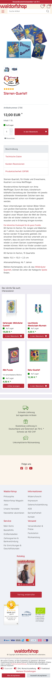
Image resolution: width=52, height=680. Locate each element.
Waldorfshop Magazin (13, 500)
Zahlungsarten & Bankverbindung (11, 540)
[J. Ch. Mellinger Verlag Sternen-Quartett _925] (7, 70)
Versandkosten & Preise (35, 527)
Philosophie (9, 496)
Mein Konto (9, 526)
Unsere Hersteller (11, 508)
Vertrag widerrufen (26, 594)
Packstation (33, 533)
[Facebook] (21, 468)
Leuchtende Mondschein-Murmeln (37, 324)
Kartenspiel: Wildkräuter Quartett (13, 324)
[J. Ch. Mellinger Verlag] (12, 80)
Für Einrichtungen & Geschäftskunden (12, 547)
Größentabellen (11, 534)
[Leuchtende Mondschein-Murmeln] (38, 308)
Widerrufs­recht (34, 496)
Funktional (45, 668)
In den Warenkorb (31, 132)
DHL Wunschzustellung (27, 668)
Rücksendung (34, 537)
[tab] (26, 149)
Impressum (33, 500)
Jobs (6, 504)
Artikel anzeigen (13, 386)
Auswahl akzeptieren (38, 675)
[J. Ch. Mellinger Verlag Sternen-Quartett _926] (14, 70)
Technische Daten (13, 156)
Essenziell (8, 668)
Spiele (44, 270)
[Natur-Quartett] (38, 355)
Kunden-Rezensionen (14, 164)
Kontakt (31, 517)
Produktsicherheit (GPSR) (17, 171)
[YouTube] (31, 468)
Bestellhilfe (9, 530)
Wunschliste (10, 138)
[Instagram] (26, 468)
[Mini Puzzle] (13, 355)
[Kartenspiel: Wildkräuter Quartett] (13, 308)
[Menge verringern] (11, 133)
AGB (30, 508)
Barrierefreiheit (34, 513)
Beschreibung (11, 149)
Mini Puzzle (8, 370)
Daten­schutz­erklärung (38, 504)
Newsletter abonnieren (14, 513)
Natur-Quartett (34, 370)
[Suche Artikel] (47, 11)
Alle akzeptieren (13, 675)
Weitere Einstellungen (26, 671)
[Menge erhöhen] (11, 130)
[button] (3, 11)
